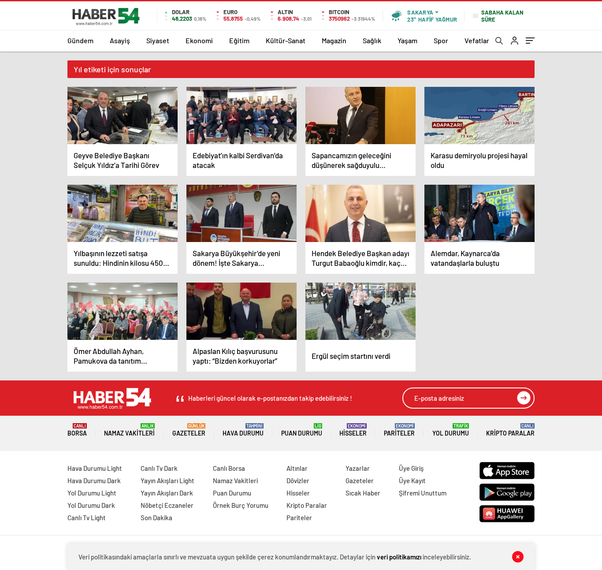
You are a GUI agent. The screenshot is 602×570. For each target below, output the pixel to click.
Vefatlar (477, 40)
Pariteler (399, 430)
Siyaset (157, 40)
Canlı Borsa (229, 468)
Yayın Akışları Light (167, 480)
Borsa (77, 430)
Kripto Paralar (510, 430)
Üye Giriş (411, 468)
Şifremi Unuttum (422, 493)
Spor (441, 40)
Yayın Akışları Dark (167, 493)
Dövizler (297, 480)
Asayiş (120, 40)
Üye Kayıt (412, 480)
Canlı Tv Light (86, 518)
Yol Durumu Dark (91, 505)
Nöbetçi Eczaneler (167, 505)
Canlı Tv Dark (159, 468)
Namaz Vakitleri (129, 430)
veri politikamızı (399, 557)
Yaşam (407, 40)
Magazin (334, 40)
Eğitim (239, 40)
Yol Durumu (450, 430)
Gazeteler (188, 430)
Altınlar (297, 468)
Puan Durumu (301, 430)
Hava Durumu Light (94, 468)
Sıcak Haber (363, 493)
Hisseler (353, 430)
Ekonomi (199, 40)
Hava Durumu (243, 430)
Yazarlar (358, 468)
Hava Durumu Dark (94, 480)
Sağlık (372, 40)
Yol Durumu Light (91, 493)
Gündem (80, 40)
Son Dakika (156, 518)
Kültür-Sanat (285, 40)
